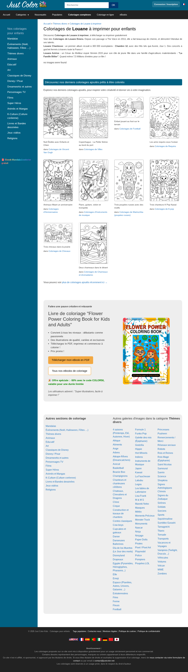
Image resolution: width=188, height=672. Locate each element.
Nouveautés (40, 14)
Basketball (118, 468)
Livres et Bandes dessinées (60, 481)
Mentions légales (110, 631)
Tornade (162, 534)
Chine (116, 502)
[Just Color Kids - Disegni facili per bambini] (99, 639)
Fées (115, 597)
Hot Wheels (141, 453)
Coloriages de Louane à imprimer (85, 23)
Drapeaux (118, 559)
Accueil (6, 14)
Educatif (50, 442)
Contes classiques (122, 521)
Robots (161, 449)
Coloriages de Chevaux (59, 251)
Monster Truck (142, 519)
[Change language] (183, 4)
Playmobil (140, 551)
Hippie (138, 449)
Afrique (116, 440)
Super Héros (52, 470)
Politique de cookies (127, 631)
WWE (161, 569)
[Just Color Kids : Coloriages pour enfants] (27, 4)
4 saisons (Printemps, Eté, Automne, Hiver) (121, 433)
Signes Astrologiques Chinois (165, 488)
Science (162, 476)
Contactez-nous (94, 631)
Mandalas (51, 426)
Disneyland (119, 555)
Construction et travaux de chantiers (121, 513)
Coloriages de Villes (93, 149)
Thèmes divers (60, 23)
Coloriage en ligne (105, 14)
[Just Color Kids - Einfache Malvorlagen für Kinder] (105, 639)
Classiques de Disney (57, 450)
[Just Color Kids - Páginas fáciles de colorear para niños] (87, 639)
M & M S (139, 500)
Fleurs (116, 605)
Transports (163, 538)
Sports (161, 515)
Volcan (161, 565)
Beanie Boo (119, 472)
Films (48, 466)
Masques (140, 508)
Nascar (139, 527)
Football (117, 609)
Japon (138, 468)
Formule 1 (140, 429)
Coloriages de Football (129, 129)
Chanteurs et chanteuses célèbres (119, 483)
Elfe (115, 574)
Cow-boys (118, 525)
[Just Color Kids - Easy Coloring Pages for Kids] (73, 639)
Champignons (120, 476)
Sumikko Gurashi (167, 523)
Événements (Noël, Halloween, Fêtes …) (67, 430)
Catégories (21, 14)
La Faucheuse (142, 476)
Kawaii (138, 472)
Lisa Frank (140, 496)
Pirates (138, 543)
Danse (116, 536)
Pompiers (140, 559)
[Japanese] (117, 639)
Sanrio (161, 472)
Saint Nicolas (165, 464)
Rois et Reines (165, 453)
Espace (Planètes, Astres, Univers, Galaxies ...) (122, 586)
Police (138, 555)
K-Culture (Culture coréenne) (61, 477)
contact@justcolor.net (104, 660)
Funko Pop (141, 433)
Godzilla (139, 445)
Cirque (116, 506)
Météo (138, 511)
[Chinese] (111, 639)
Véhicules (163, 557)
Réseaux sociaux (167, 445)
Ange (115, 448)
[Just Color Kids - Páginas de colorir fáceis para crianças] (93, 639)
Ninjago (139, 535)
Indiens (139, 457)
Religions (51, 489)
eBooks (123, 14)
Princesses (163, 429)
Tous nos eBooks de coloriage (69, 370)
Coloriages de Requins (165, 146)
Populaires (57, 14)
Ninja (138, 531)
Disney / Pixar (53, 454)
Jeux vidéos (52, 485)
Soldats (162, 507)
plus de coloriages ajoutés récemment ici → (84, 282)
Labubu (139, 480)
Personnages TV (54, 462)
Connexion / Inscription (166, 4)
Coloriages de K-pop (164, 209)
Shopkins (162, 480)
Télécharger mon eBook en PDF (71, 360)
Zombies (162, 573)
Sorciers (162, 511)
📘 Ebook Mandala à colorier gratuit (16, 161)
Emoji (116, 578)
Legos (138, 484)
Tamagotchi (164, 526)
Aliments (117, 444)
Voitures (162, 561)
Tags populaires (79, 631)
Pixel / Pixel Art (143, 547)
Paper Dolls (141, 539)
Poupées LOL (142, 563)
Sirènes (162, 503)
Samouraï (163, 468)
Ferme (116, 601)
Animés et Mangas (55, 473)
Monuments (141, 523)
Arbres (116, 452)
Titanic (161, 530)
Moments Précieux (145, 515)
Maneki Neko (142, 504)
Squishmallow (165, 519)
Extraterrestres (120, 593)
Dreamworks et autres (57, 458)
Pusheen (162, 433)
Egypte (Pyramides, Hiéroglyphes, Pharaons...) (123, 567)
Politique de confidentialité (149, 631)
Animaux (50, 438)
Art (47, 446)
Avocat (116, 464)
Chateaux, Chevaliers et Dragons (120, 494)
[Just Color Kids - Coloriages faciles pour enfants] (81, 639)
